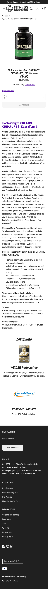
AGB (4, 523)
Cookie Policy (7, 536)
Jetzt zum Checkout (24, 112)
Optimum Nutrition (8, 91)
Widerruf (5, 527)
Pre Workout (7, 496)
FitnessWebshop (21, 577)
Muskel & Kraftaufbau (10, 501)
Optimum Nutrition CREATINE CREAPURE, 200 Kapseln (19, 19)
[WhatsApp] (11, 546)
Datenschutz (7, 532)
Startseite (5, 16)
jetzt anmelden (13, 447)
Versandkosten (30, 84)
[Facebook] (3, 546)
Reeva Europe (14, 581)
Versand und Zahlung (10, 514)
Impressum (6, 519)
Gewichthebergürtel (10, 492)
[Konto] (37, 7)
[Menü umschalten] (3, 8)
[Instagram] (7, 546)
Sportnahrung (7, 488)
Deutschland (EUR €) (11, 561)
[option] (24, 43)
